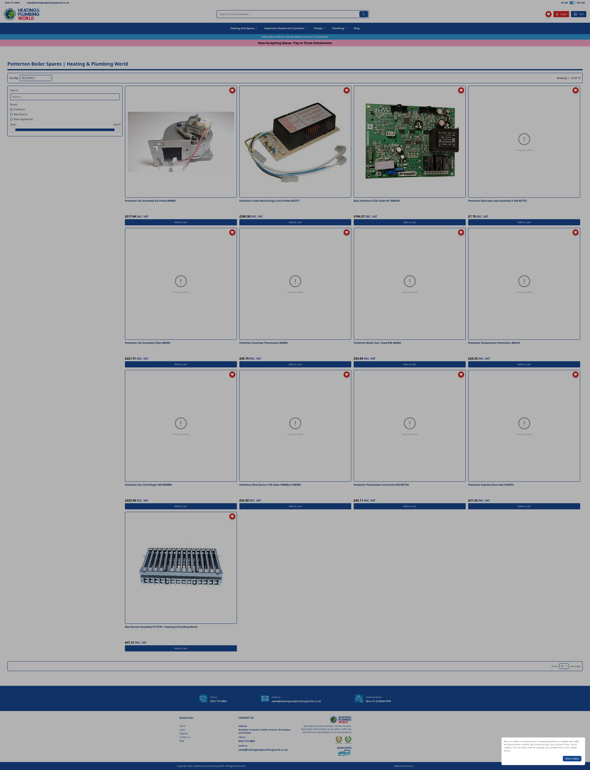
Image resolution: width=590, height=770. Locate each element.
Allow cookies (572, 758)
